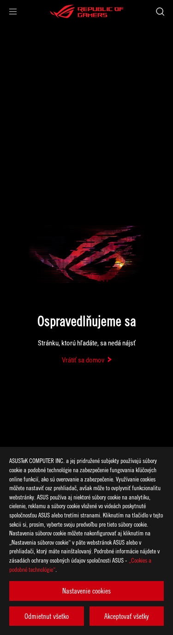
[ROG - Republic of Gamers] (87, 11)
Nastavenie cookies (86, 590)
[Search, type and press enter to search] (160, 11)
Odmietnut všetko (46, 616)
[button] (12, 11)
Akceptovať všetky (126, 616)
